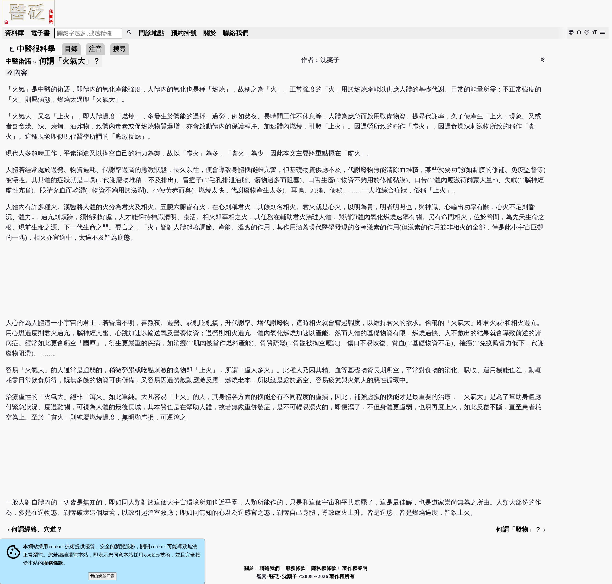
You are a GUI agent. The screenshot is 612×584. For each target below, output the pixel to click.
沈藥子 (289, 576)
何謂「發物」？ (521, 529)
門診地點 (151, 33)
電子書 (40, 33)
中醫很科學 (36, 48)
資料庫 (14, 33)
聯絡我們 (236, 33)
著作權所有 (342, 576)
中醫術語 (18, 61)
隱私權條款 (323, 568)
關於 (209, 33)
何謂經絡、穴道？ (34, 529)
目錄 (71, 48)
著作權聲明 (354, 568)
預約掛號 (184, 33)
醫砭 (274, 576)
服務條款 (295, 568)
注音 (95, 48)
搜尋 (119, 48)
